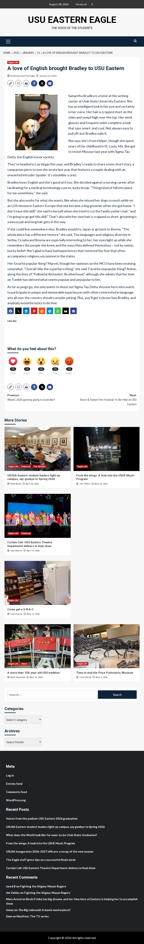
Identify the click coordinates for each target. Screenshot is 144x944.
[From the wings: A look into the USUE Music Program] (107, 449)
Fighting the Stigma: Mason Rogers (43, 886)
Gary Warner (16, 550)
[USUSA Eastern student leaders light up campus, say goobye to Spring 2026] (37, 449)
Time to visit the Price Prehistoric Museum (104, 672)
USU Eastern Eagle (72, 19)
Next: (108, 400)
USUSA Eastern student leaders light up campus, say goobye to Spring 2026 (33, 477)
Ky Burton (15, 75)
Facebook (81, 4)
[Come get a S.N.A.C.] (37, 583)
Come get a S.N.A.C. (20, 609)
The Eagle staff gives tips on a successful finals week (41, 859)
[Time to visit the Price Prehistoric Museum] (107, 646)
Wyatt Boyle (15, 484)
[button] (8, 41)
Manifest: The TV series (32, 916)
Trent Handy (16, 614)
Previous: (31, 397)
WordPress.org (16, 800)
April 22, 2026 (100, 484)
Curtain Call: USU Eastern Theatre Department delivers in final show (29, 544)
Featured (25, 466)
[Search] (135, 41)
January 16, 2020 (47, 75)
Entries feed (14, 783)
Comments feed (16, 792)
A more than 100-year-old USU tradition (33, 672)
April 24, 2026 (32, 484)
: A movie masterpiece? (44, 910)
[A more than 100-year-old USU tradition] (37, 646)
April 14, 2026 (36, 677)
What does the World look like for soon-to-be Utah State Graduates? (52, 835)
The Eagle (30, 75)
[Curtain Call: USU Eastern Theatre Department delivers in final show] (37, 516)
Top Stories (39, 466)
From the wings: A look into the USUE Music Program (40, 843)
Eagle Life (13, 62)
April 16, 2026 (33, 550)
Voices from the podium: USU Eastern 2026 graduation (42, 818)
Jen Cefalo (84, 484)
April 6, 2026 (101, 677)
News (24, 664)
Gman (10, 910)
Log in (10, 775)
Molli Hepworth (17, 677)
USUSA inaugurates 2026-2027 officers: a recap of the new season (49, 851)
